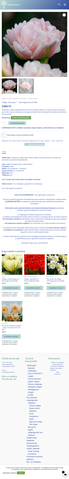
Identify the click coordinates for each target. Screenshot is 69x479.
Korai (10, 140)
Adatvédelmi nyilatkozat (57, 366)
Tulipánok (47, 140)
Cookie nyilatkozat (57, 364)
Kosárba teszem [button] (11, 288)
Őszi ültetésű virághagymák (13, 98)
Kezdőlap (4, 98)
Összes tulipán (16, 140)
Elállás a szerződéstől (57, 362)
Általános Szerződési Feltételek (56, 369)
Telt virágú (41, 140)
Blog (57, 372)
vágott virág (59, 140)
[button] (59, 5)
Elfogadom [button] (21, 473)
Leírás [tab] (4, 153)
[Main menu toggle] (65, 4)
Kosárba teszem (17, 123)
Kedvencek (57, 374)
